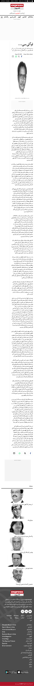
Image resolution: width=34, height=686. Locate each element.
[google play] (11, 672)
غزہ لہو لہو (29, 629)
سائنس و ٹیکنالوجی (27, 657)
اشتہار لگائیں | (12, 13)
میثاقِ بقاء (30, 520)
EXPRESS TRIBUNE (5, 1)
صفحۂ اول (30, 17)
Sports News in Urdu (8, 627)
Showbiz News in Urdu (9, 625)
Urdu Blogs (5, 639)
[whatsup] (19, 453)
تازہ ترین (24, 17)
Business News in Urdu (9, 634)
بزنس (30, 662)
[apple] (23, 672)
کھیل (19, 17)
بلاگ (30, 660)
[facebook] (30, 453)
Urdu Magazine (6, 636)
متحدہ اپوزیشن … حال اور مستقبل (24, 568)
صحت (30, 648)
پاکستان (6, 17)
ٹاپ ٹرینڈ (29, 643)
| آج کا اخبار (22, 13)
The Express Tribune (8, 641)
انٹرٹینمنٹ (29, 639)
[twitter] (25, 453)
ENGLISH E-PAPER (23, 1)
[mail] (14, 453)
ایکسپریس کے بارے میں (29, 618)
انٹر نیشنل (29, 634)
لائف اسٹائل (29, 641)
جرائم (30, 667)
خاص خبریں (13, 17)
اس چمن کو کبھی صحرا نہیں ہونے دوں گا (23, 504)
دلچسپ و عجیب (28, 646)
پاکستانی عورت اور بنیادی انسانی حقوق (23, 536)
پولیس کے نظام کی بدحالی (26, 552)
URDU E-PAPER (14, 1)
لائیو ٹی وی (17, 13)
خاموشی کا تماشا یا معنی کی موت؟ (24, 584)
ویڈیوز (30, 664)
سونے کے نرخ (29, 650)
